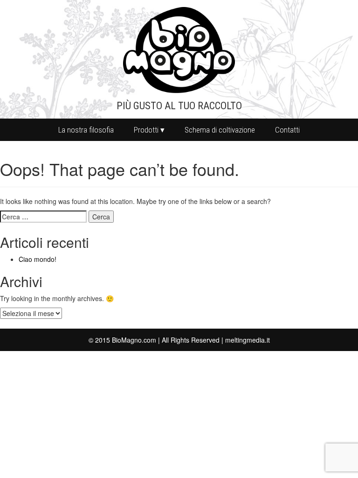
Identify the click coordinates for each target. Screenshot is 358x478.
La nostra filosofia (86, 129)
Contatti (287, 129)
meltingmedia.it (247, 339)
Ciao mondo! (37, 259)
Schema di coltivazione (220, 129)
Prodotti (146, 129)
